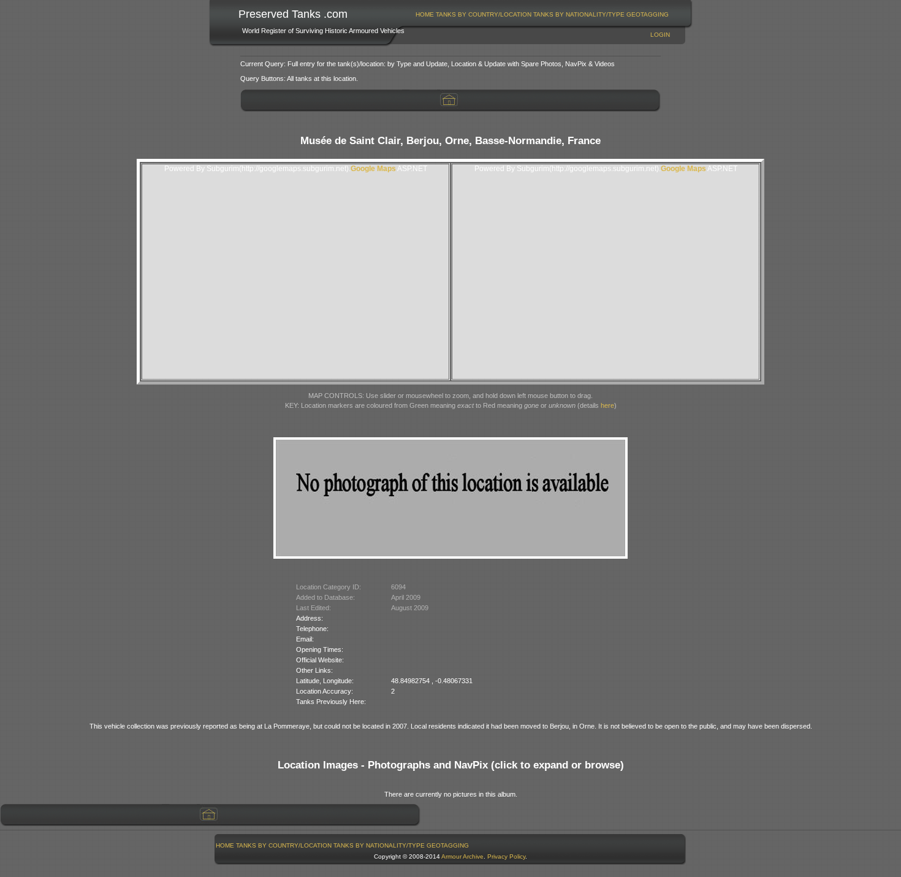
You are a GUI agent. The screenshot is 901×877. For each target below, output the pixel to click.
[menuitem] (425, 14)
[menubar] (542, 14)
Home (425, 14)
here (607, 405)
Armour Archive (462, 856)
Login (660, 34)
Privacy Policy (506, 856)
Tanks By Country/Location (483, 14)
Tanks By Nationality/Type (579, 14)
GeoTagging (647, 14)
